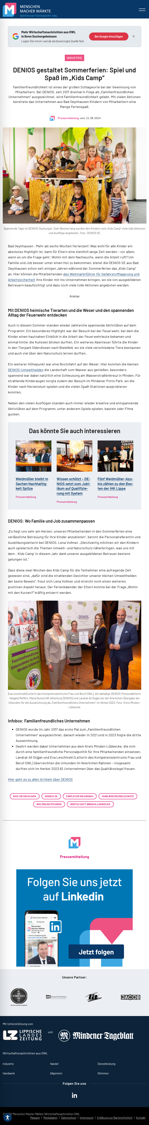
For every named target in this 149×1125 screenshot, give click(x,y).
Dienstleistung (106, 1063)
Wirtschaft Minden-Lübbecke (90, 804)
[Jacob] (109, 997)
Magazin (35, 1117)
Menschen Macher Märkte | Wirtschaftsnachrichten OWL (46, 1114)
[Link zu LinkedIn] (74, 918)
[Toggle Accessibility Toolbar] (7, 1117)
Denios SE (51, 796)
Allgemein (56, 1073)
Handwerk (9, 1073)
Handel (54, 1063)
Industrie (74, 58)
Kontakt (141, 1117)
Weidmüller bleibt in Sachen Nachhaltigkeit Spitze (32, 484)
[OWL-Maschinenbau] (34, 997)
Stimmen (103, 1073)
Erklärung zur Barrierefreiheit (115, 1117)
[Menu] (142, 9)
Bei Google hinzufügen (109, 36)
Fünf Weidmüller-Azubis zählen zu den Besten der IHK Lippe (115, 484)
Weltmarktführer (49, 804)
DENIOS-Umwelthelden (25, 370)
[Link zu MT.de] (96, 1040)
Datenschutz (68, 1117)
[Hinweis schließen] (134, 36)
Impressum (87, 1117)
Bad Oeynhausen (24, 796)
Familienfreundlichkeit (118, 796)
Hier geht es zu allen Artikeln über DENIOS (40, 779)
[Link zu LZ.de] (22, 1039)
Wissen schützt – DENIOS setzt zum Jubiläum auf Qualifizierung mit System (74, 486)
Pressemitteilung (68, 118)
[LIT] (72, 997)
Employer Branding (79, 796)
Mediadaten (50, 1117)
